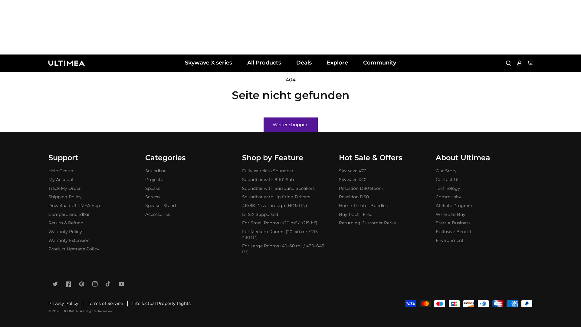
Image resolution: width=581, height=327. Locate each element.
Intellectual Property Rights (161, 303)
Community (379, 62)
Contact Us (447, 179)
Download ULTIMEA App (74, 205)
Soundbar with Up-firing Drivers (276, 197)
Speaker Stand (160, 205)
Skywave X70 (352, 170)
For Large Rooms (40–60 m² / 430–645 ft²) (283, 248)
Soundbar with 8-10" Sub (268, 179)
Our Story (446, 170)
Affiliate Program (454, 205)
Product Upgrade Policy (73, 249)
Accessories (157, 214)
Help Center (61, 170)
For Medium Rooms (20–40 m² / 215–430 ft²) (281, 234)
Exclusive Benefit (454, 231)
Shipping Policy (65, 197)
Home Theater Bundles (363, 205)
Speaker (153, 188)
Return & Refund (65, 223)
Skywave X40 (352, 179)
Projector (155, 179)
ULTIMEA (70, 311)
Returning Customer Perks (367, 223)
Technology (448, 188)
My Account (61, 179)
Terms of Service (105, 303)
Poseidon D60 (354, 197)
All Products (264, 62)
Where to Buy (450, 214)
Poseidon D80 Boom (361, 188)
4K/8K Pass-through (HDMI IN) (274, 205)
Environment (450, 240)
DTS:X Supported (260, 214)
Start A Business (453, 223)
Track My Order (64, 188)
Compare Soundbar (69, 214)
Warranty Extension (69, 240)
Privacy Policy (63, 303)
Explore (337, 62)
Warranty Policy (65, 231)
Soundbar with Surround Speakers (278, 188)
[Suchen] (508, 63)
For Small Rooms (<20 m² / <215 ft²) (279, 223)
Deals (304, 62)
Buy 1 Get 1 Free (355, 214)
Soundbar (155, 170)
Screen (152, 197)
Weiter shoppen (291, 124)
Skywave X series (208, 62)
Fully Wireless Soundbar (268, 170)
